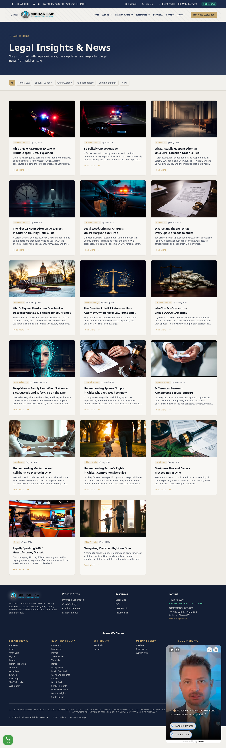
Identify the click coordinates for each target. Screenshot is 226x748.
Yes (118, 381)
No (107, 381)
